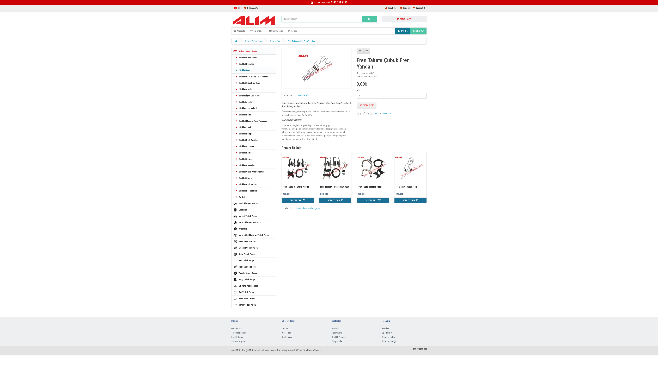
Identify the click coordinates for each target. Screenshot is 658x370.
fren (299, 208)
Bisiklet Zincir (245, 127)
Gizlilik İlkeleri (237, 337)
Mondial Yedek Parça (248, 248)
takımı (304, 208)
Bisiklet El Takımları (247, 191)
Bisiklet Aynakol (245, 89)
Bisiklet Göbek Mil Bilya (249, 83)
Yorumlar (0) (303, 95)
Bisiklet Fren (275, 41)
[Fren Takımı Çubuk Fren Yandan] (317, 68)
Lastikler (243, 210)
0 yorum (376, 113)
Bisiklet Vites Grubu (247, 58)
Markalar (335, 328)
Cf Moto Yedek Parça (248, 286)
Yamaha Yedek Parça (248, 273)
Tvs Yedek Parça (246, 292)
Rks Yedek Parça (246, 260)
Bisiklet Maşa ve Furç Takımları (252, 121)
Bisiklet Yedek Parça (253, 41)
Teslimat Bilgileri (238, 333)
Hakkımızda (236, 328)
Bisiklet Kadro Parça (247, 184)
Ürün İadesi (286, 333)
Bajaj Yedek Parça (247, 279)
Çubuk (317, 208)
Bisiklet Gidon (245, 178)
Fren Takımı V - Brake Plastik (296, 187)
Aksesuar (243, 229)
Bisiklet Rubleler (246, 64)
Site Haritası (287, 337)
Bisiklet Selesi (245, 159)
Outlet (241, 197)
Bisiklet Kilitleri (245, 153)
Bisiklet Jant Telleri (247, 108)
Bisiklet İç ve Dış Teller (249, 96)
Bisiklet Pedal (244, 115)
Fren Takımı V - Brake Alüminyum (334, 187)
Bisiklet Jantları (245, 102)
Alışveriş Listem (388, 337)
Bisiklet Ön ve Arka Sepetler (251, 172)
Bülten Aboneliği (389, 341)
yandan (311, 208)
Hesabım (385, 328)
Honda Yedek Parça (247, 267)
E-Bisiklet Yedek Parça (249, 203)
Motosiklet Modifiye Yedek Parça (254, 235)
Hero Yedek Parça (247, 298)
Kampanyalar (337, 341)
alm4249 (293, 208)
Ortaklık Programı (339, 337)
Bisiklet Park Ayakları (248, 140)
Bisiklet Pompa (245, 134)
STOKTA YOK (367, 105)
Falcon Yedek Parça (247, 241)
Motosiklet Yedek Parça (249, 222)
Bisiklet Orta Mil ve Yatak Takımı (253, 77)
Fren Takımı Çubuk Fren (406, 187)
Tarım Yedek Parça (247, 305)
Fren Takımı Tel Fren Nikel (369, 187)
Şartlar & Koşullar (238, 341)
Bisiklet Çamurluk (246, 165)
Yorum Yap (386, 113)
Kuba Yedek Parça (247, 254)
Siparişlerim (387, 333)
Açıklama (288, 95)
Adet (359, 90)
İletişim (285, 328)
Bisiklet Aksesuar (246, 146)
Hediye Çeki (337, 333)
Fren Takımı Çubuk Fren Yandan (301, 41)
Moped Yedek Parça (248, 216)
